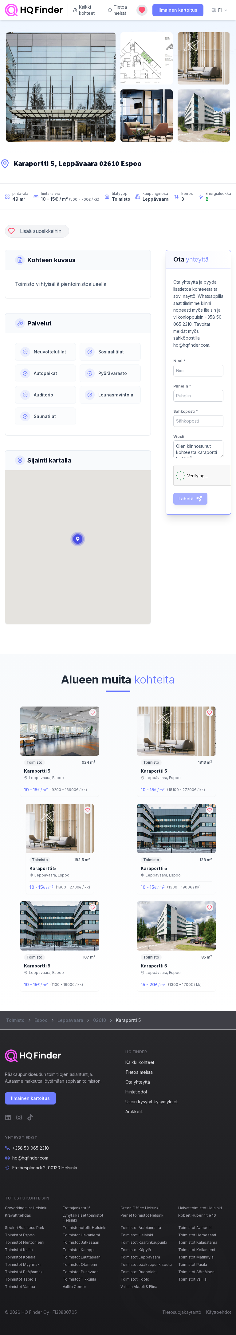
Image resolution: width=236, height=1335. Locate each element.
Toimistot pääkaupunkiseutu (146, 1264)
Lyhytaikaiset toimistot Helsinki (83, 1218)
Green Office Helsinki (139, 1208)
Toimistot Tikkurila (79, 1279)
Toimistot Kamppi (79, 1249)
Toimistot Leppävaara (140, 1257)
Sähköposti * (185, 411)
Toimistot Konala (20, 1257)
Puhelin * (182, 386)
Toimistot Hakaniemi (81, 1235)
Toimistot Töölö (134, 1279)
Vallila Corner (74, 1286)
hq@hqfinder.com (30, 1157)
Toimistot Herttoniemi (24, 1242)
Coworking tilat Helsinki (26, 1208)
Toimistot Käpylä (135, 1249)
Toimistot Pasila (192, 1264)
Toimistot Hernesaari (197, 1235)
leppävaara (70, 1020)
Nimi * (179, 361)
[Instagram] (19, 1117)
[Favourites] (142, 10)
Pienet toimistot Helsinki (142, 1215)
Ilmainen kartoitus (178, 10)
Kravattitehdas (18, 1215)
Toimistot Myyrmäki (23, 1264)
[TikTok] (30, 1117)
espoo (41, 1020)
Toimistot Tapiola (21, 1279)
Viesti (178, 436)
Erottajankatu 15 (77, 1208)
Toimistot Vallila (192, 1279)
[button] (78, 539)
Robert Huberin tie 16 (197, 1215)
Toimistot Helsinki (136, 1235)
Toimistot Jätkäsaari (81, 1242)
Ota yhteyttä (137, 1082)
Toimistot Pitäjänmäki (24, 1272)
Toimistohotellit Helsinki (84, 1227)
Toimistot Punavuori (81, 1272)
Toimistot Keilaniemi (196, 1249)
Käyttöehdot (218, 1312)
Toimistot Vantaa (20, 1286)
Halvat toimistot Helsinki (200, 1208)
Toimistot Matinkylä (196, 1257)
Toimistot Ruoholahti (139, 1272)
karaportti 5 (37, 771)
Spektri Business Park (24, 1227)
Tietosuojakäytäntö (181, 1312)
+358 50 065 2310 (30, 1148)
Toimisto (15, 1020)
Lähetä (186, 498)
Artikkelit (134, 1111)
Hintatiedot (136, 1091)
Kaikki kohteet (87, 10)
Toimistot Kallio (19, 1249)
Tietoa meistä (120, 10)
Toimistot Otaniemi (80, 1264)
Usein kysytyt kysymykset (151, 1101)
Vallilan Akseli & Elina (138, 1286)
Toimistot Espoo (20, 1235)
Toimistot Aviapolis (195, 1227)
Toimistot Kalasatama (197, 1242)
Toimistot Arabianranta (140, 1227)
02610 (99, 1020)
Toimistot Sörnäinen (196, 1272)
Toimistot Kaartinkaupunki (143, 1242)
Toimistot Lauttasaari (81, 1257)
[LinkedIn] (8, 1117)
